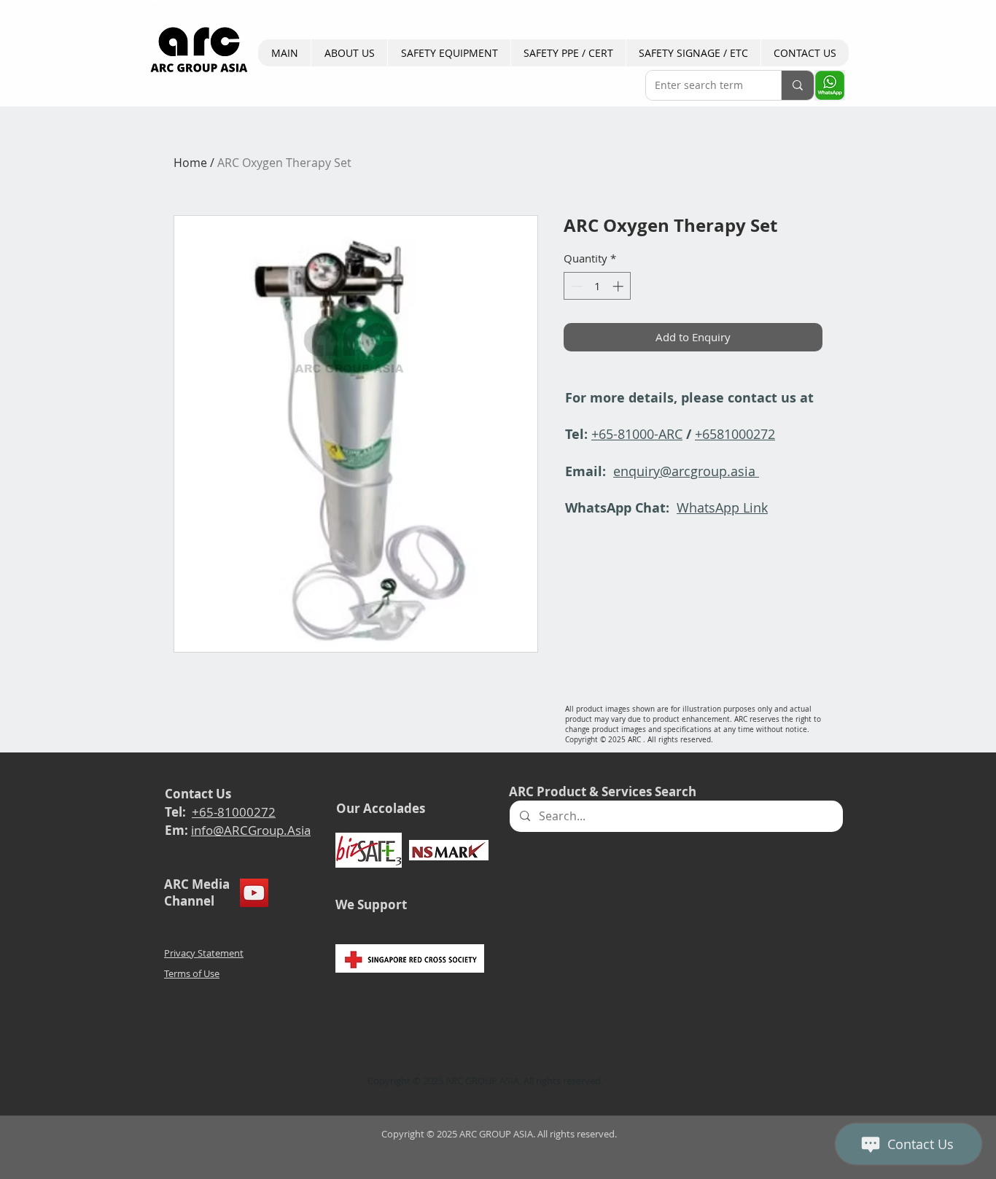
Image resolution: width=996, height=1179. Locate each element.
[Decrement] (575, 286)
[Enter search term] (797, 85)
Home (190, 163)
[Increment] (619, 286)
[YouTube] (254, 893)
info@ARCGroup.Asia (251, 830)
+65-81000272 (234, 811)
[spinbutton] (597, 286)
